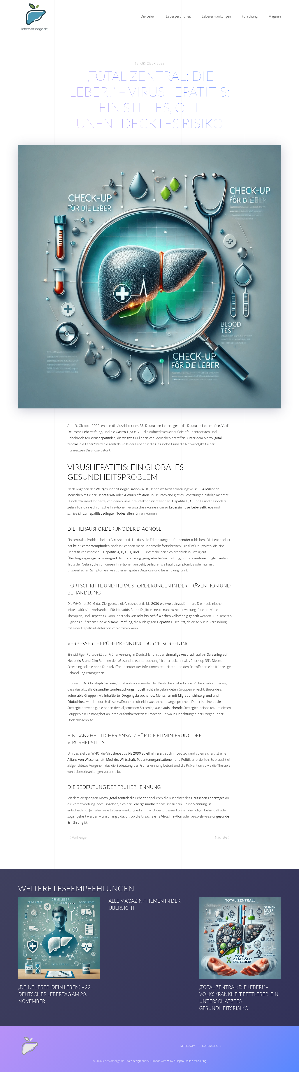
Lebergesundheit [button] (178, 16)
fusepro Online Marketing (190, 1061)
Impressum (187, 1046)
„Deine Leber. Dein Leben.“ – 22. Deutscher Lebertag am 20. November (54, 994)
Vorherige (79, 837)
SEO (150, 1061)
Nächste (221, 837)
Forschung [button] (250, 16)
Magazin (275, 16)
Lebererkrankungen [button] (216, 16)
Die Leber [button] (148, 16)
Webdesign (134, 1061)
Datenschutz (211, 1046)
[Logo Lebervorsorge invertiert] (29, 1045)
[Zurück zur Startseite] (34, 16)
